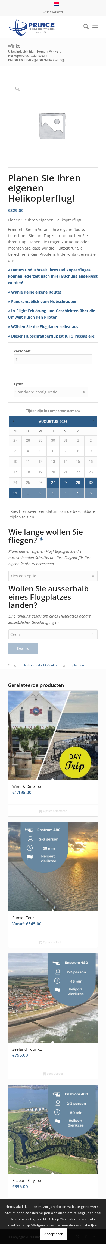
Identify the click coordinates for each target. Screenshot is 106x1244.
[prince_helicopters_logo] (44, 27)
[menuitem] (83, 27)
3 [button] (53, 493)
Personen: (23, 351)
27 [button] (53, 483)
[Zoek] (83, 27)
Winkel (14, 46)
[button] (13, 420)
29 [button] (78, 483)
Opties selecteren (54, 811)
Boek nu (23, 648)
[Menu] (95, 27)
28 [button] (65, 483)
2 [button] (40, 493)
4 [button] (66, 493)
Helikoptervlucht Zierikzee (41, 665)
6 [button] (91, 493)
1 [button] (28, 493)
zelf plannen (75, 665)
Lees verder (54, 1073)
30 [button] (91, 483)
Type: (18, 383)
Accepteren (53, 1234)
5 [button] (78, 493)
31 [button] (15, 493)
